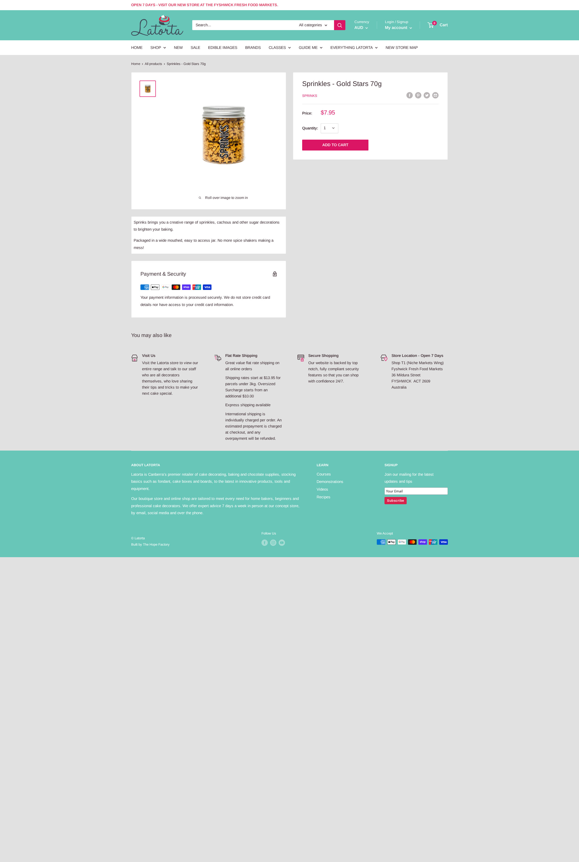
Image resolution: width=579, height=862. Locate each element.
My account (396, 28)
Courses (324, 474)
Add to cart (335, 145)
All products (153, 64)
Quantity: (310, 128)
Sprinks (309, 96)
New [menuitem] (178, 47)
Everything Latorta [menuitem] (351, 47)
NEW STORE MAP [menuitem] (402, 47)
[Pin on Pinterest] (418, 95)
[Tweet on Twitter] (427, 95)
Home (135, 64)
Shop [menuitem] (155, 47)
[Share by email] (435, 95)
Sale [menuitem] (195, 47)
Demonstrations (330, 482)
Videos (322, 489)
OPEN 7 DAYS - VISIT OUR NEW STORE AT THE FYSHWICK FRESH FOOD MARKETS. (204, 5)
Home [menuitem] (136, 47)
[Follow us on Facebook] (264, 542)
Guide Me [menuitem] (308, 47)
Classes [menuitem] (277, 47)
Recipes (323, 497)
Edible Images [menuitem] (222, 47)
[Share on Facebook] (409, 95)
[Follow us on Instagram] (273, 542)
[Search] (339, 25)
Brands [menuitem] (253, 47)
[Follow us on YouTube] (282, 542)
